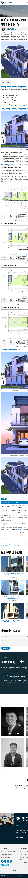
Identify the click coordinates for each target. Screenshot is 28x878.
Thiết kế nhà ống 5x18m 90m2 (12, 546)
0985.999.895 (19, 838)
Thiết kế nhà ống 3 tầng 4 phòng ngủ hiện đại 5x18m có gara (12, 597)
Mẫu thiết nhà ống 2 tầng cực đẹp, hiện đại (14, 523)
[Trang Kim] (6, 2)
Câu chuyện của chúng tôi (8, 852)
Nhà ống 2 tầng (19, 544)
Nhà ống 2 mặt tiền (10, 544)
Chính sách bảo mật (18, 871)
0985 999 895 (18, 529)
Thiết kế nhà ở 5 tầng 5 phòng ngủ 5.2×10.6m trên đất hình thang (12, 621)
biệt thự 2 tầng (19, 165)
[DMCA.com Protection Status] (5, 866)
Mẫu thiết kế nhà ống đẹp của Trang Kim (14, 525)
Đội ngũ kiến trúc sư (6, 854)
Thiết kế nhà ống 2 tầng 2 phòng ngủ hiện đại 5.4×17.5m (12, 574)
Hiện (8, 82)
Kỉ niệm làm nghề (5, 857)
